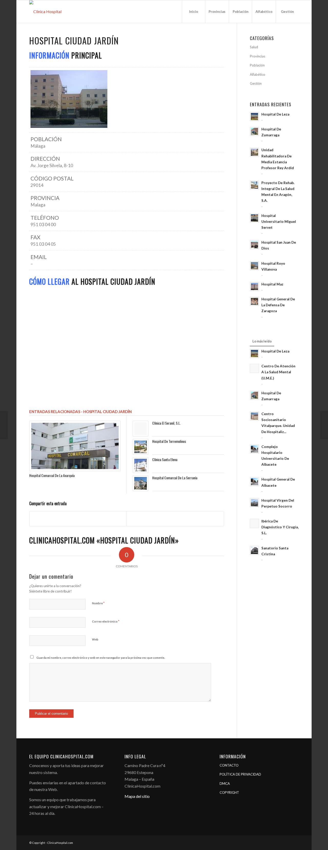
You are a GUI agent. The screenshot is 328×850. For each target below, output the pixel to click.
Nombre (98, 603)
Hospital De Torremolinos (169, 441)
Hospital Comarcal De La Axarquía (52, 475)
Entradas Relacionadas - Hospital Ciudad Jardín (80, 411)
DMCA (225, 783)
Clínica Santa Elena (164, 459)
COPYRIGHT (229, 792)
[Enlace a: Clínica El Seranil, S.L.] (140, 428)
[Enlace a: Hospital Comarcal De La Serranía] (140, 483)
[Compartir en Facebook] (78, 518)
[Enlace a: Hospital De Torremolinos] (140, 447)
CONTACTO (229, 765)
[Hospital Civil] (324, 425)
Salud (254, 47)
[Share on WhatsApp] (175, 518)
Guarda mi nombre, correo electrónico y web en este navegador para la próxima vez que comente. (100, 657)
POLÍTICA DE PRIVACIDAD (240, 774)
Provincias (257, 56)
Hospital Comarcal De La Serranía (174, 477)
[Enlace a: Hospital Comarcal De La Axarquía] (75, 446)
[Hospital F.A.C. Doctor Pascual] (4, 425)
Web (95, 639)
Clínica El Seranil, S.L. (166, 423)
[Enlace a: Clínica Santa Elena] (140, 465)
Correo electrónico (105, 621)
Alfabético (257, 74)
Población (257, 65)
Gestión (256, 83)
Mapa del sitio (137, 796)
